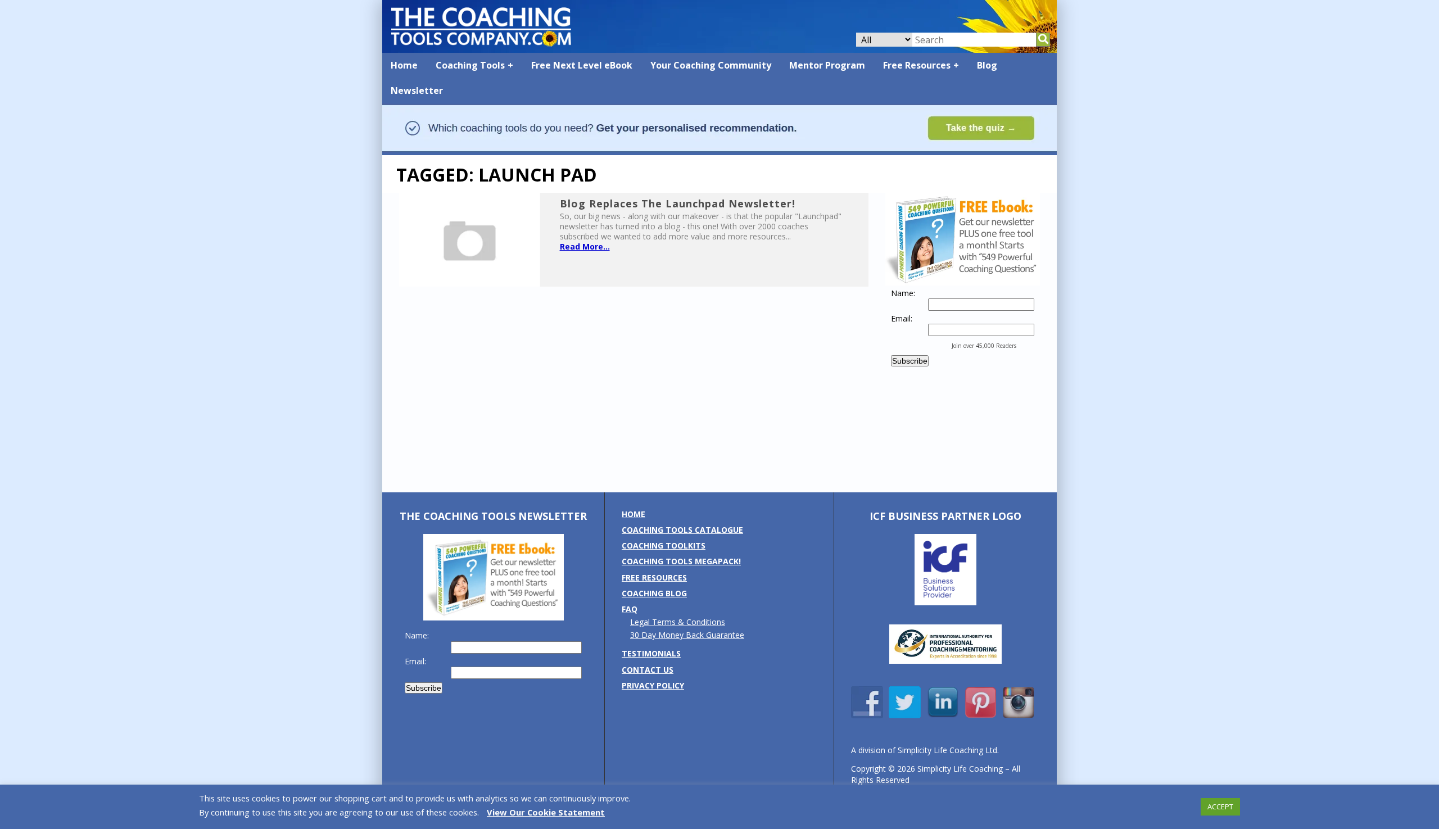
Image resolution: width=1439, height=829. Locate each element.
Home (404, 65)
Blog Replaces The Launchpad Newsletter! (677, 203)
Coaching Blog (654, 593)
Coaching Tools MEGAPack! (681, 561)
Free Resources (917, 65)
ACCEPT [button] (1220, 806)
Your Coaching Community (710, 65)
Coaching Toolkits (663, 545)
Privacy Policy (653, 685)
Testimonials (651, 653)
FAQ (629, 609)
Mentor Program (827, 65)
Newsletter (417, 90)
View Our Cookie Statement (546, 812)
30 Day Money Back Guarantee (687, 634)
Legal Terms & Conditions (677, 622)
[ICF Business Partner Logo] (945, 602)
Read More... (585, 246)
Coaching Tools (470, 65)
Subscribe (909, 360)
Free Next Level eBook (581, 65)
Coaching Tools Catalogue (682, 529)
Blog (987, 65)
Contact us (647, 669)
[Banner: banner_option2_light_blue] (719, 149)
